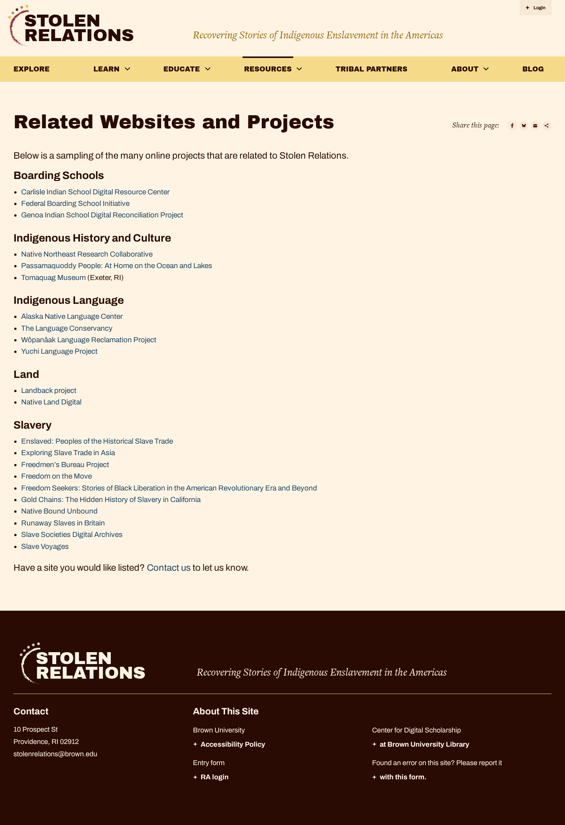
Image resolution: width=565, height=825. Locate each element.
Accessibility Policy (233, 744)
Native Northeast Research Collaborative (87, 254)
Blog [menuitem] (533, 69)
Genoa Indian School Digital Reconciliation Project (102, 215)
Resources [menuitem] (268, 69)
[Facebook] (512, 125)
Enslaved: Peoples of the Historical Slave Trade (97, 441)
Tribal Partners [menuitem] (371, 69)
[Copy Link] (547, 125)
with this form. (403, 777)
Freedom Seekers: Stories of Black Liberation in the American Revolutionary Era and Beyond (170, 488)
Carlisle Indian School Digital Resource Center (95, 192)
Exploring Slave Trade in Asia (68, 453)
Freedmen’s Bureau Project (65, 465)
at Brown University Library (424, 744)
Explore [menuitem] (31, 69)
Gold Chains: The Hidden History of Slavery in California (111, 499)
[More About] (486, 69)
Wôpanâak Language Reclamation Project (88, 340)
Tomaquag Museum (53, 277)
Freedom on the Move (56, 476)
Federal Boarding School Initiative (75, 203)
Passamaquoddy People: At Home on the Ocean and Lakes (116, 266)
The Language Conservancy (67, 328)
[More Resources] (299, 69)
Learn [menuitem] (106, 69)
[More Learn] (127, 69)
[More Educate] (207, 69)
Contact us (169, 568)
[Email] (535, 125)
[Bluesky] (523, 125)
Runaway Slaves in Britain (63, 523)
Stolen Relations (79, 28)
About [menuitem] (465, 69)
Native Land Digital (51, 402)
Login (539, 7)
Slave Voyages (45, 546)
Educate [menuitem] (181, 69)
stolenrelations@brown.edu (55, 754)
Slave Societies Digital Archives (72, 534)
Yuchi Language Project (59, 351)
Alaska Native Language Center (72, 316)
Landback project (48, 390)
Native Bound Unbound (59, 511)
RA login (215, 777)
